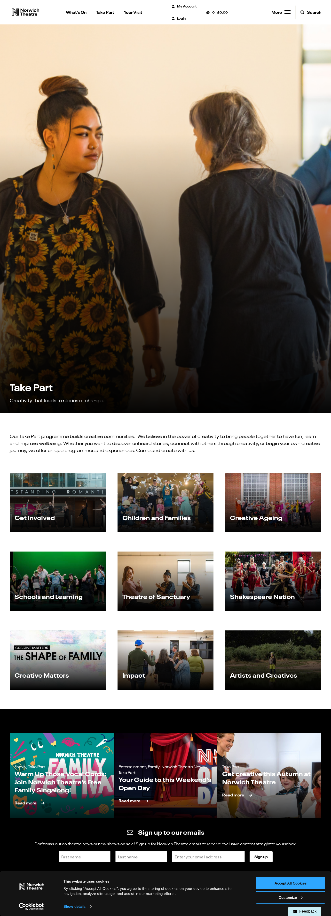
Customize (288, 897)
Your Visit (133, 12)
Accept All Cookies (291, 883)
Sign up (261, 856)
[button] (58, 502)
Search (313, 12)
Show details (74, 906)
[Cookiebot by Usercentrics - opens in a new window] (31, 906)
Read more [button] (26, 802)
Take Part (105, 12)
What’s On (76, 12)
